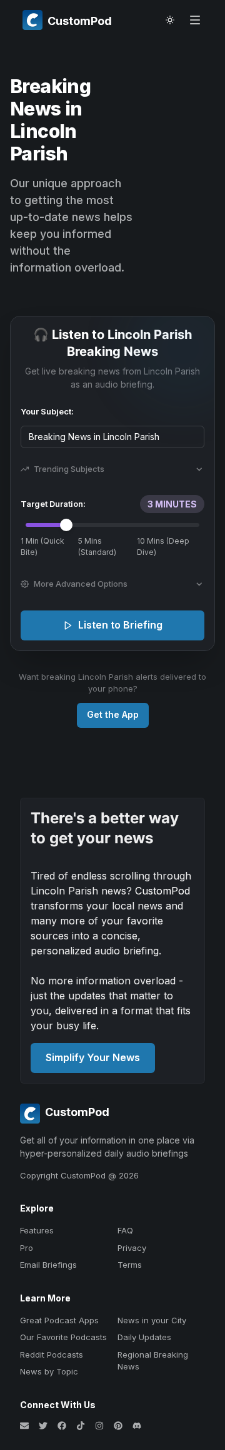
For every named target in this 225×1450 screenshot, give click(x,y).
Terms (130, 1265)
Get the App (113, 714)
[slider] (66, 525)
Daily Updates (144, 1337)
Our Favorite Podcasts (63, 1337)
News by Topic (49, 1371)
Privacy (132, 1248)
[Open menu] (195, 20)
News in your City (152, 1320)
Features (37, 1230)
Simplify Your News (93, 1057)
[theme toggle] (170, 20)
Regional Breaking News (153, 1361)
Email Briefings (48, 1265)
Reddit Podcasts (51, 1354)
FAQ (125, 1230)
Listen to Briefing (120, 625)
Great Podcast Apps (59, 1320)
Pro (26, 1248)
